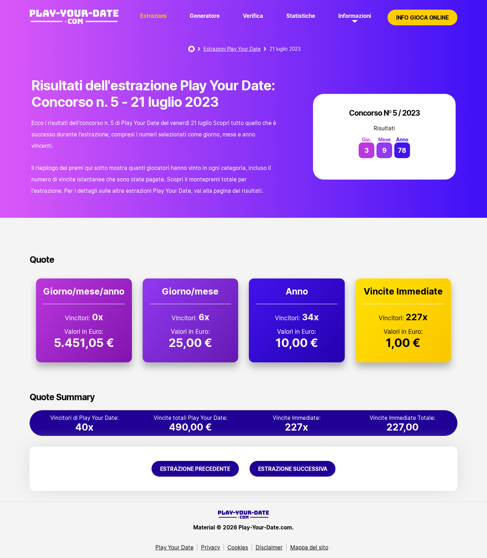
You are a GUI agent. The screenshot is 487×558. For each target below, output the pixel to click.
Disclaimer (269, 547)
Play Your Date (174, 547)
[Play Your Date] (191, 49)
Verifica (253, 15)
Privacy (210, 547)
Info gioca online (422, 17)
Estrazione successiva (292, 468)
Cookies (237, 547)
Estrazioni (153, 15)
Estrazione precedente (195, 468)
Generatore (205, 15)
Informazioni (354, 15)
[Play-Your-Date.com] (74, 24)
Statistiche (300, 15)
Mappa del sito (309, 547)
